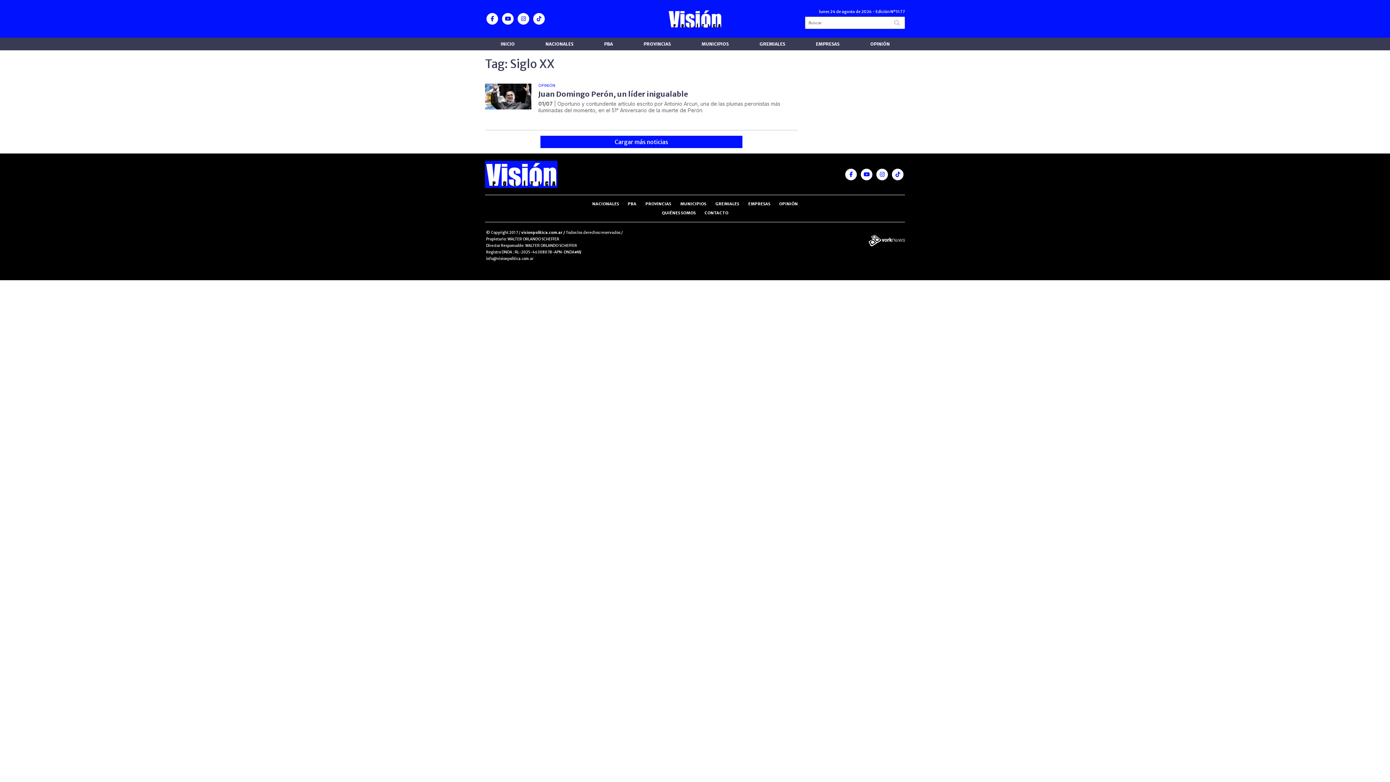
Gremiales (772, 44)
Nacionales (559, 44)
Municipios (715, 44)
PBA (608, 44)
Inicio (508, 44)
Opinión (880, 44)
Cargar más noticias (641, 142)
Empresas (827, 44)
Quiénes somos (679, 212)
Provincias (657, 44)
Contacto (716, 212)
